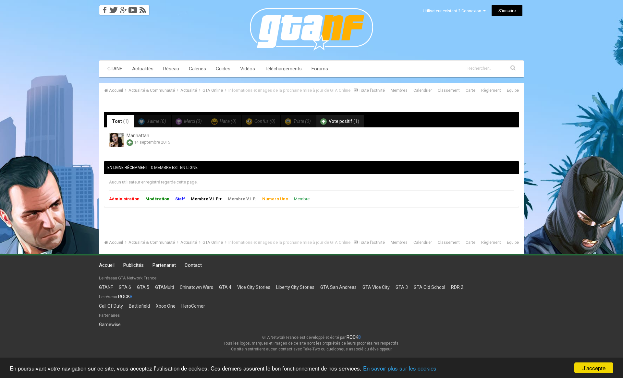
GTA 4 (225, 287)
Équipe (513, 90)
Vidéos (247, 69)
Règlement (491, 90)
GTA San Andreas (338, 287)
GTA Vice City (376, 287)
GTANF (114, 69)
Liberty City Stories (295, 287)
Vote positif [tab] (343, 121)
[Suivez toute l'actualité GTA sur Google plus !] (123, 8)
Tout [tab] (120, 121)
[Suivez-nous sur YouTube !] (133, 8)
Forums (320, 69)
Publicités (133, 265)
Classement (449, 90)
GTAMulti (164, 287)
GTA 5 (143, 287)
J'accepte (593, 368)
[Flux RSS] (144, 8)
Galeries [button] (197, 69)
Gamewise (110, 324)
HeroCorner (193, 306)
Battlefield (139, 306)
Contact (193, 265)
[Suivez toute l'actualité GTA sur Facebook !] (103, 8)
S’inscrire (507, 10)
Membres (399, 90)
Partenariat (164, 265)
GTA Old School (429, 287)
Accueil (107, 265)
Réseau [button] (171, 69)
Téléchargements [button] (283, 69)
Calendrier (422, 90)
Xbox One (166, 306)
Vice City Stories (253, 287)
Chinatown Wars (196, 287)
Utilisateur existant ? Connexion (453, 10)
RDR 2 (457, 287)
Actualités (142, 69)
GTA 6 (125, 287)
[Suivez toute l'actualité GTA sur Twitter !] (113, 8)
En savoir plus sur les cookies (399, 368)
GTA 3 (402, 287)
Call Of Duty (111, 306)
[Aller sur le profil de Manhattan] (116, 140)
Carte (470, 90)
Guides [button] (223, 69)
